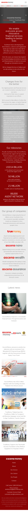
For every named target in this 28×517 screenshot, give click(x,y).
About (14, 466)
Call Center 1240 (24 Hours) (14, 485)
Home (14, 463)
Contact (14, 481)
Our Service (14, 470)
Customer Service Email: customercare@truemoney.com (14, 493)
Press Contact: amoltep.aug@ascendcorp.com (14, 488)
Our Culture (14, 473)
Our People (14, 477)
